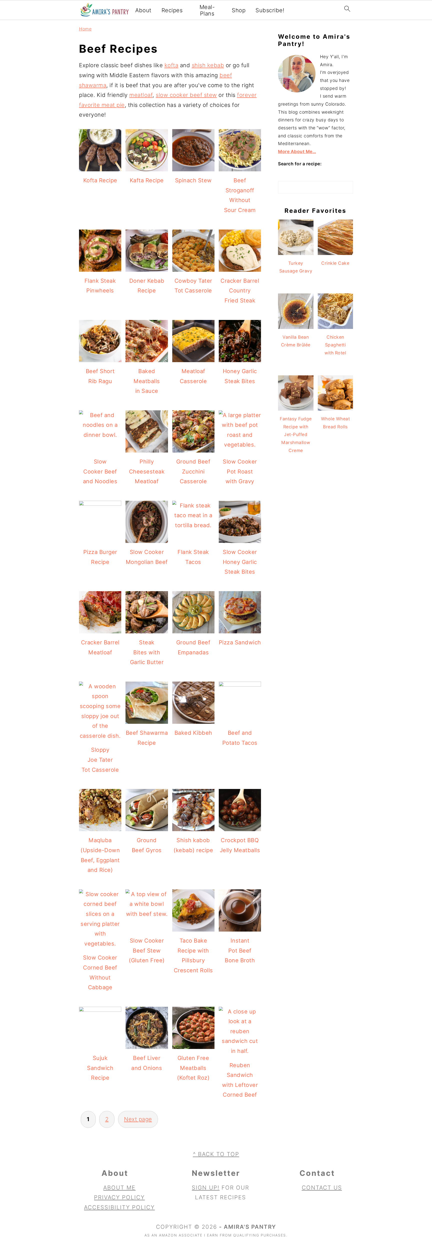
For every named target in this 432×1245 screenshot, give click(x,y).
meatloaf (140, 95)
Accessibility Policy (119, 1207)
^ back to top (216, 1154)
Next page (138, 1119)
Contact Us (322, 1187)
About (143, 10)
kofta (171, 65)
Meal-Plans (207, 10)
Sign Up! (206, 1187)
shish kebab (208, 65)
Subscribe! (270, 10)
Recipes (172, 10)
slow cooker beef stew (186, 95)
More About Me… (297, 151)
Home (85, 28)
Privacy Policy (119, 1197)
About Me (119, 1187)
